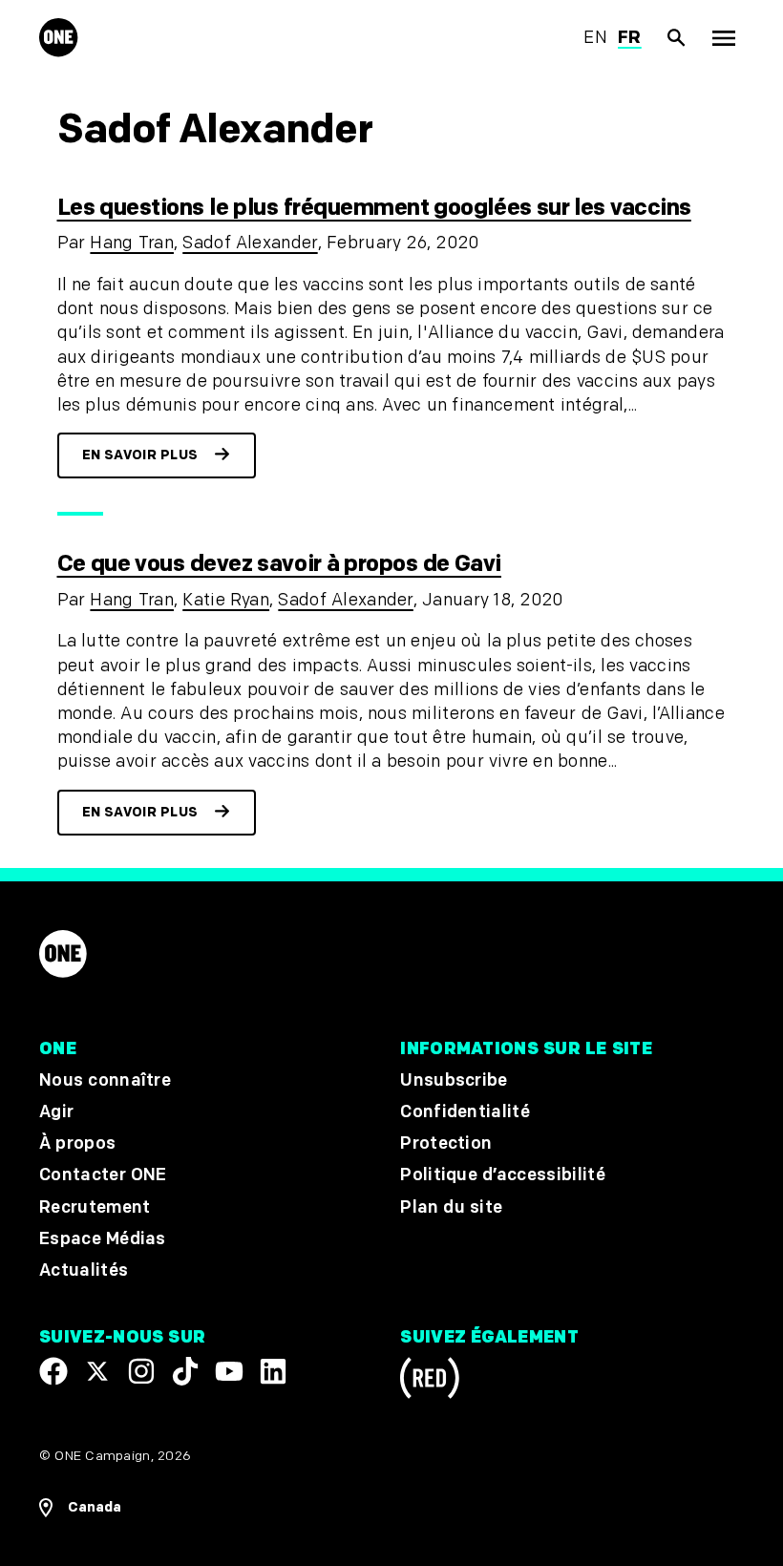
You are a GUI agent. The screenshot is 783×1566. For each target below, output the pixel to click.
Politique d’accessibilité (502, 1176)
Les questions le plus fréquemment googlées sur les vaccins (374, 208)
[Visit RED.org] (429, 1381)
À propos (77, 1143)
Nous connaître (105, 1080)
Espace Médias (102, 1239)
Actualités (83, 1270)
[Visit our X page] (97, 1371)
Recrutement (95, 1207)
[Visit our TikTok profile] (185, 1371)
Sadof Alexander (249, 243)
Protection (446, 1143)
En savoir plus (140, 455)
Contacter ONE (103, 1176)
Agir (56, 1112)
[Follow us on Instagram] (141, 1371)
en (595, 38)
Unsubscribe (454, 1080)
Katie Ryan (225, 600)
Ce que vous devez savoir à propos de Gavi (279, 564)
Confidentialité (465, 1112)
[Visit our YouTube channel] (229, 1371)
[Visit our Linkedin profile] (273, 1371)
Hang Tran (132, 243)
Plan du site (451, 1207)
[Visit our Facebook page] (53, 1371)
